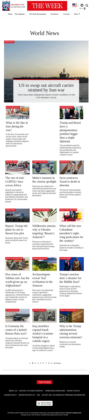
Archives (57, 363)
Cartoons (66, 14)
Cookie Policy (10, 395)
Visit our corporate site (73, 413)
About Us (13, 391)
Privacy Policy (73, 391)
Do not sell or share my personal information (63, 395)
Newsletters (55, 14)
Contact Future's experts (31, 391)
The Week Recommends (37, 14)
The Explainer (20, 14)
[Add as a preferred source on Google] (44, 403)
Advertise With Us (27, 395)
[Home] (10, 14)
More (76, 14)
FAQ (38, 395)
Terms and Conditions (55, 391)
